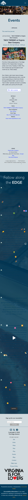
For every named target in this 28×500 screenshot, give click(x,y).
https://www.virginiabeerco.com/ (13, 118)
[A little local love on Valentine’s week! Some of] (14, 310)
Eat (14, 439)
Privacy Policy (14, 466)
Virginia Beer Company (13, 150)
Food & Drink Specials (14, 115)
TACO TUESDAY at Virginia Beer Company (13, 107)
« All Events (14, 28)
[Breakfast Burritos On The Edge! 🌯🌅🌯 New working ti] (14, 365)
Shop (14, 445)
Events (14, 454)
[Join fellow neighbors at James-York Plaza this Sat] (14, 200)
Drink (14, 442)
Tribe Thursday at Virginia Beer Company (21, 161)
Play (14, 451)
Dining (14, 111)
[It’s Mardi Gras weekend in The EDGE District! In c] (14, 228)
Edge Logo (14, 463)
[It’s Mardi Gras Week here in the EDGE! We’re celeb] (14, 255)
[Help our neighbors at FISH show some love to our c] (14, 283)
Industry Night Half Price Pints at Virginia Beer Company (10, 161)
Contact (14, 460)
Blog (14, 457)
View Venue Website (13, 157)
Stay (14, 448)
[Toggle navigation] (25, 3)
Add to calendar (14, 90)
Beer (11, 111)
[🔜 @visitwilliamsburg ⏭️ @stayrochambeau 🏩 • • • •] (14, 338)
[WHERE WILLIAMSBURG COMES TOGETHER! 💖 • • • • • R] (14, 392)
